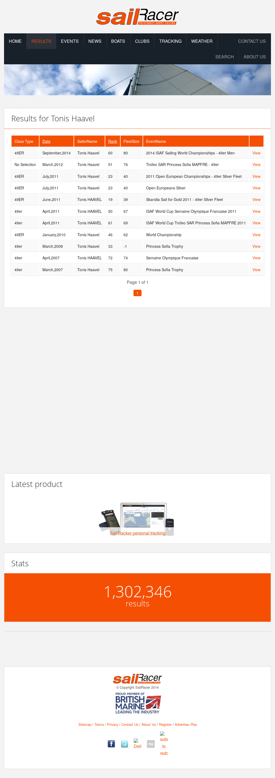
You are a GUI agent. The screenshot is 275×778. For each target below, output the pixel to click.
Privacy (112, 724)
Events (70, 41)
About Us (149, 724)
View (256, 152)
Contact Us (252, 41)
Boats (118, 41)
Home (15, 41)
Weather (202, 41)
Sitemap (84, 724)
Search (224, 57)
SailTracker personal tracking (137, 533)
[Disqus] (137, 388)
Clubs (142, 41)
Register (165, 724)
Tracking (170, 41)
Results (41, 41)
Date (46, 141)
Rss (194, 724)
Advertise (182, 724)
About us (255, 57)
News (95, 41)
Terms (99, 724)
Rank (112, 141)
